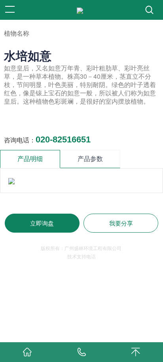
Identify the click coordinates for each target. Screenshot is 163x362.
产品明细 (30, 158)
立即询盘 (42, 223)
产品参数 (90, 158)
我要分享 (121, 223)
